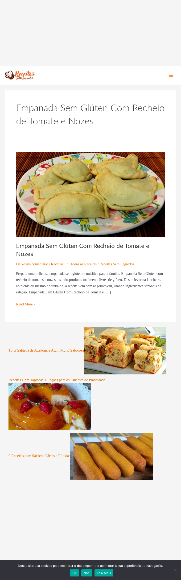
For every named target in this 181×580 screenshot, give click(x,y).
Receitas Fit (59, 264)
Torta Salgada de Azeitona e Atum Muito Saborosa (46, 350)
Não (87, 573)
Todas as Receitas (83, 264)
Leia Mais (104, 573)
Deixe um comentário (32, 264)
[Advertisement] (90, 33)
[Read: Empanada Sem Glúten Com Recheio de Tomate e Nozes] (90, 194)
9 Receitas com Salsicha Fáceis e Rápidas (39, 456)
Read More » (26, 303)
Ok (74, 573)
